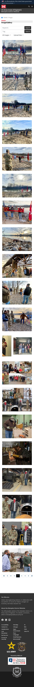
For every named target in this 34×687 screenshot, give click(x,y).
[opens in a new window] (6, 619)
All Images (6, 35)
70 (14, 576)
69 (11, 576)
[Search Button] (28, 6)
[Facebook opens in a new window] (2, 619)
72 (21, 576)
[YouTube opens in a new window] (9, 619)
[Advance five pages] (32, 576)
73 (25, 576)
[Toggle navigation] (31, 6)
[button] (8, 3)
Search (28, 28)
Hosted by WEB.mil (16, 655)
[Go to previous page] (7, 576)
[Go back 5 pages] (4, 576)
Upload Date (18, 35)
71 (18, 576)
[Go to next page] (28, 576)
